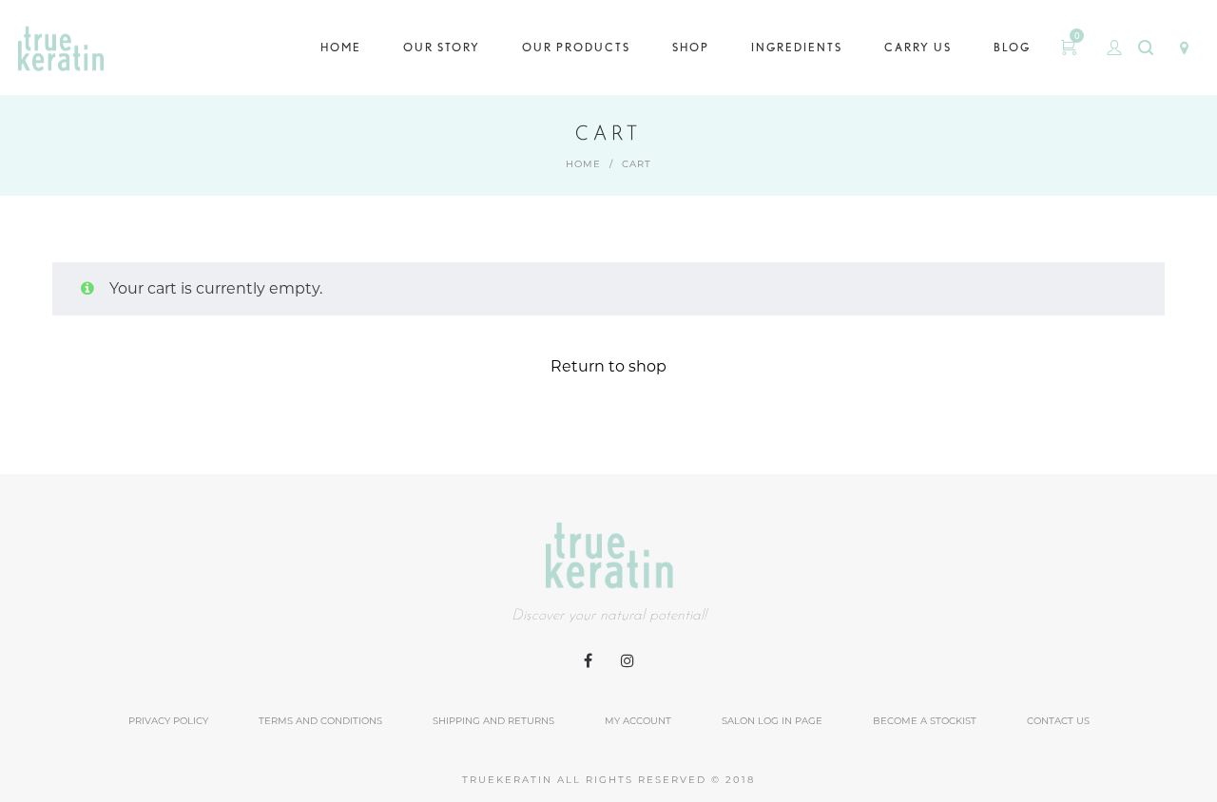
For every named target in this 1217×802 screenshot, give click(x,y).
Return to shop (608, 366)
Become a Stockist (924, 721)
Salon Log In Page (772, 721)
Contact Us (1058, 721)
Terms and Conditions (320, 721)
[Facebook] (588, 661)
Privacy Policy (168, 721)
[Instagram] (627, 661)
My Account (638, 721)
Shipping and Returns (493, 721)
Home (583, 164)
